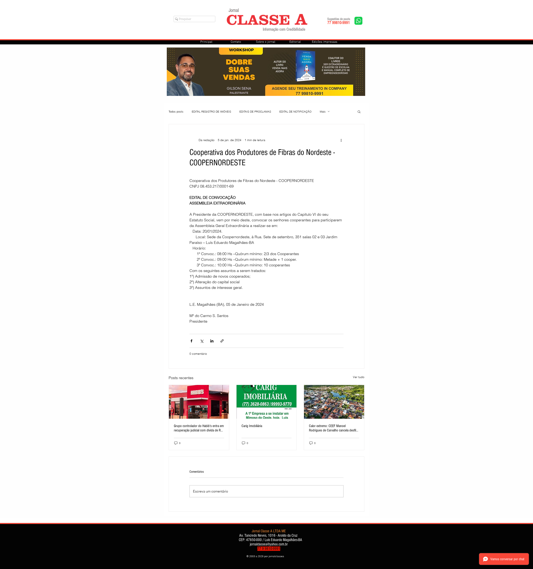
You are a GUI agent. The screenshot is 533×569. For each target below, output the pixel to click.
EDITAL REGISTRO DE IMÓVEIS (211, 111)
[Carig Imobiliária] (267, 402)
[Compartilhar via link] (222, 341)
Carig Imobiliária (252, 426)
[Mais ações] (341, 140)
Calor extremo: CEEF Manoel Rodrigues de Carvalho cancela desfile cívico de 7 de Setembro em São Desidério (333, 428)
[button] (359, 111)
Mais (323, 111)
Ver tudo (358, 377)
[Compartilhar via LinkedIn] (212, 341)
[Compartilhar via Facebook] (191, 341)
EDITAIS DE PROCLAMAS (255, 111)
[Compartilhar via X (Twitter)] (202, 341)
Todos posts (176, 111)
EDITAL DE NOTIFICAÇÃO (295, 111)
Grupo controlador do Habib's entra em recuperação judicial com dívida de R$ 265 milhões (199, 428)
